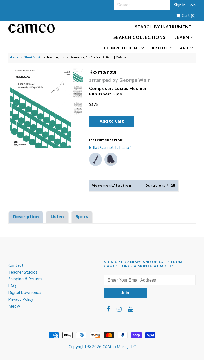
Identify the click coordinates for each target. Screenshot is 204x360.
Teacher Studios (22, 272)
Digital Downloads (24, 292)
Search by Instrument (163, 26)
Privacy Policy (20, 299)
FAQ (12, 286)
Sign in (179, 5)
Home (14, 57)
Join (192, 5)
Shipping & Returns (25, 279)
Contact (15, 265)
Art (184, 47)
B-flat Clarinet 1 (103, 147)
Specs (82, 217)
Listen (57, 217)
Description (26, 217)
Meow (14, 306)
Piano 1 (125, 147)
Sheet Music (32, 57)
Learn (181, 37)
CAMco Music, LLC (119, 347)
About (159, 47)
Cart (188, 15)
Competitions (122, 47)
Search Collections (139, 37)
